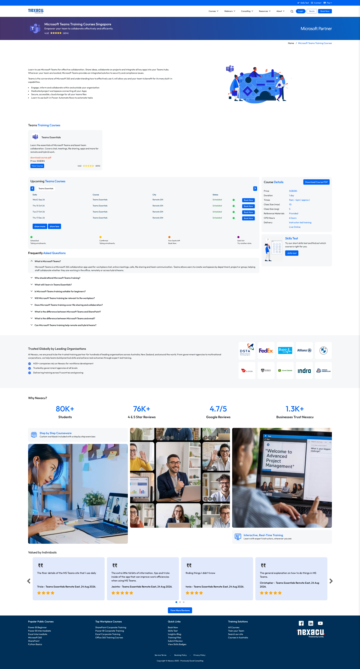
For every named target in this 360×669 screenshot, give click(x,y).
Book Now (324, 11)
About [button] (279, 11)
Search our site (235, 634)
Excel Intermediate (37, 634)
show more (39, 226)
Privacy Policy (199, 655)
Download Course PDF (316, 182)
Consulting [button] (245, 11)
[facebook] (301, 623)
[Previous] (28, 582)
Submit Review (175, 640)
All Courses (233, 627)
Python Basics (35, 644)
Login (300, 11)
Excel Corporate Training (107, 634)
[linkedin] (310, 623)
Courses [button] (212, 11)
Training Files (174, 637)
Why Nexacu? (38, 398)
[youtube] (320, 623)
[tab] (176, 602)
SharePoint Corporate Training (110, 627)
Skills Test (173, 630)
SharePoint (33, 640)
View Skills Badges (177, 644)
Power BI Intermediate (39, 630)
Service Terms (160, 655)
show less (54, 226)
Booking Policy (180, 655)
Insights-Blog (174, 634)
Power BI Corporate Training (109, 630)
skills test (292, 253)
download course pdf (40, 157)
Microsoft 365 (35, 637)
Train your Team (236, 630)
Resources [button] (263, 11)
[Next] (331, 582)
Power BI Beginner (37, 627)
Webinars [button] (228, 11)
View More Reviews (180, 610)
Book (248, 200)
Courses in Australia (238, 637)
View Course (37, 166)
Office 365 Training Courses (109, 637)
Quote (312, 11)
